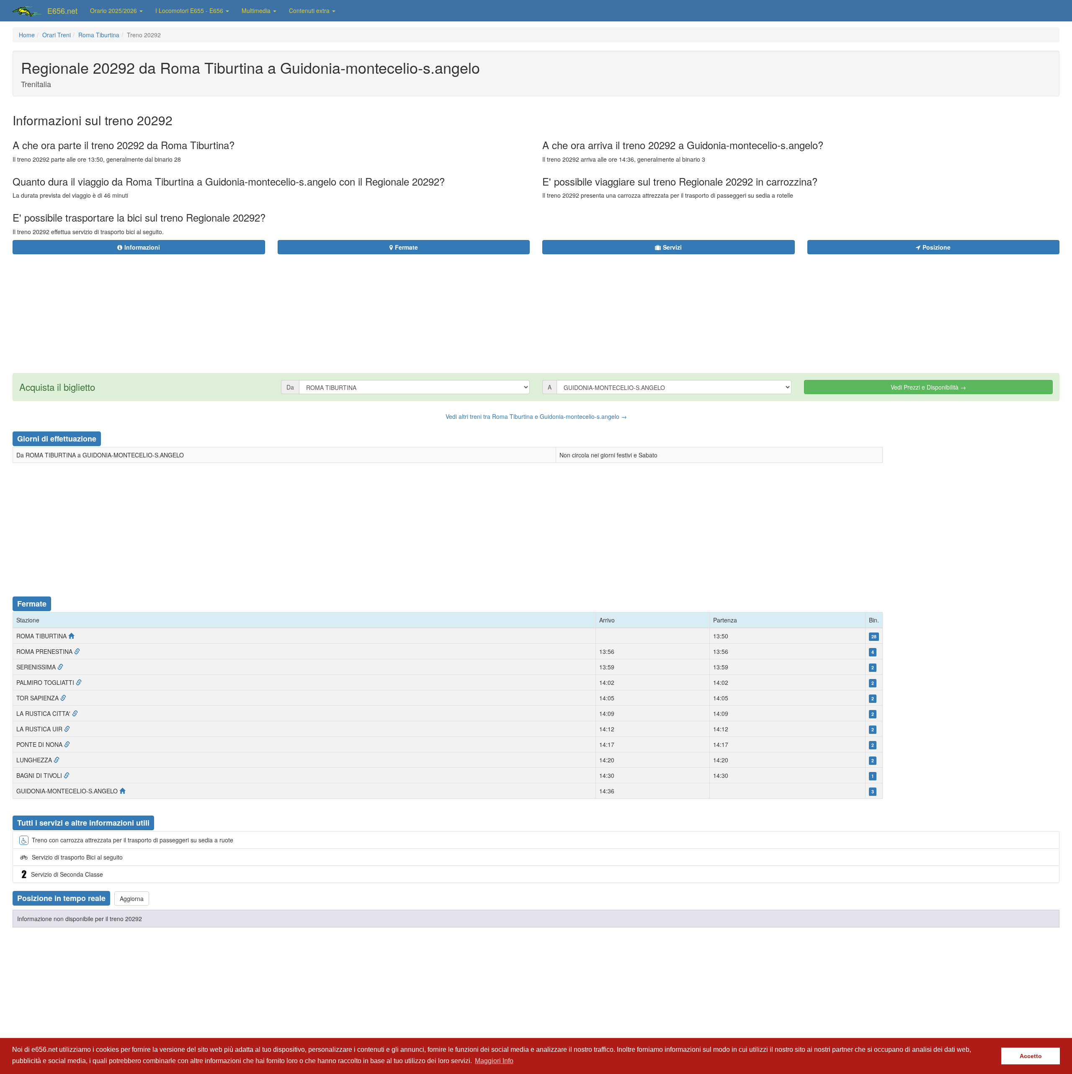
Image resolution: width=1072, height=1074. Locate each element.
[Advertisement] (587, 308)
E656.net (62, 10)
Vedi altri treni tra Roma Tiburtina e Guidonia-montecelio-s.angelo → (536, 416)
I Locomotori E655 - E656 (190, 10)
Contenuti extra (310, 10)
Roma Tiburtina (98, 35)
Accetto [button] (1031, 1056)
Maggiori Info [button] (494, 1060)
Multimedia (257, 10)
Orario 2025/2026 (114, 10)
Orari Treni (56, 35)
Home (27, 35)
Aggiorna (132, 898)
